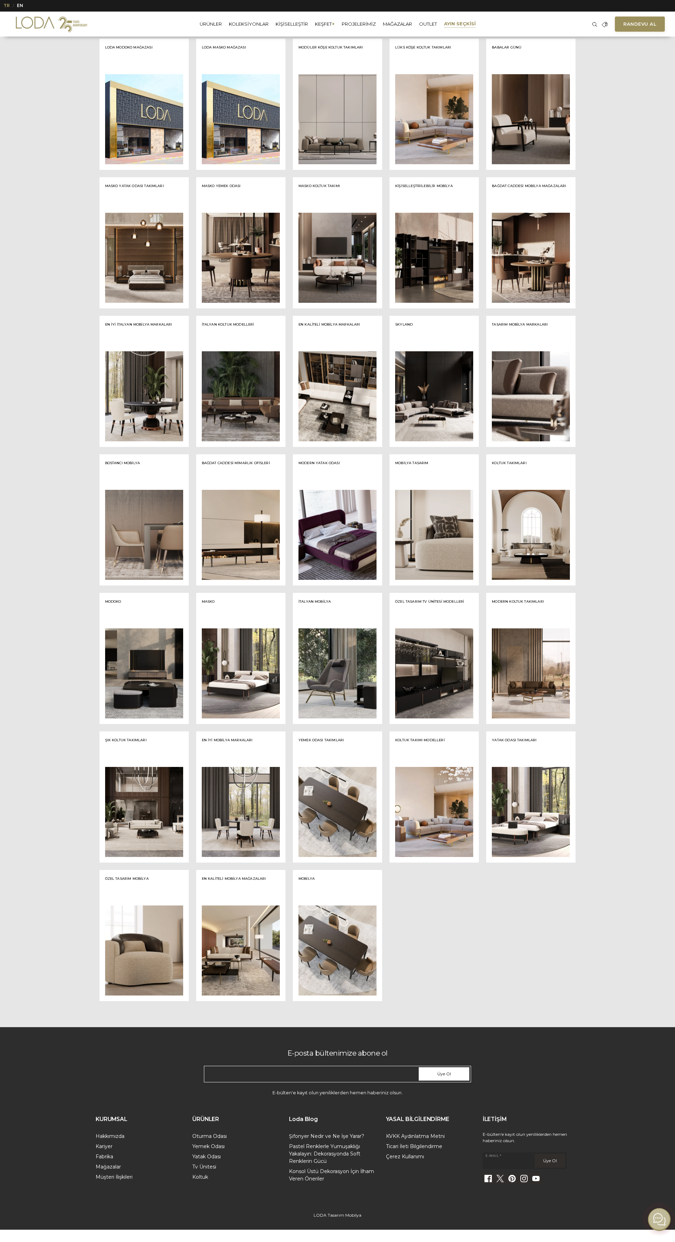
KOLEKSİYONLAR (249, 24)
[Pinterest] (512, 1178)
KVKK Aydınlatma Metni (415, 1136)
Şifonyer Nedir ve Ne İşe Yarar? (326, 1136)
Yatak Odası (206, 1156)
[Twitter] (500, 1178)
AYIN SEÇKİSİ (460, 23)
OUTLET (428, 24)
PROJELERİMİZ (359, 24)
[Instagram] (524, 1178)
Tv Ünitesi (204, 1167)
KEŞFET (325, 24)
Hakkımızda (110, 1136)
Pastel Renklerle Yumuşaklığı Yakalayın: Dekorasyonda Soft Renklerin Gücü (324, 1153)
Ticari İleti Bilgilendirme (414, 1146)
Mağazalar (108, 1167)
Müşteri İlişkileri (114, 1177)
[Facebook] (488, 1178)
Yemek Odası (208, 1146)
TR (7, 5)
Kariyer (104, 1146)
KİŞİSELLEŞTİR (292, 24)
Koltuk (200, 1177)
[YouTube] (536, 1178)
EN (20, 5)
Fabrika (104, 1156)
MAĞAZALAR (397, 24)
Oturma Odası (209, 1136)
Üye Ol (444, 1073)
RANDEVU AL (639, 24)
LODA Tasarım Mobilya (337, 1215)
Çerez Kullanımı (405, 1156)
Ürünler (211, 24)
